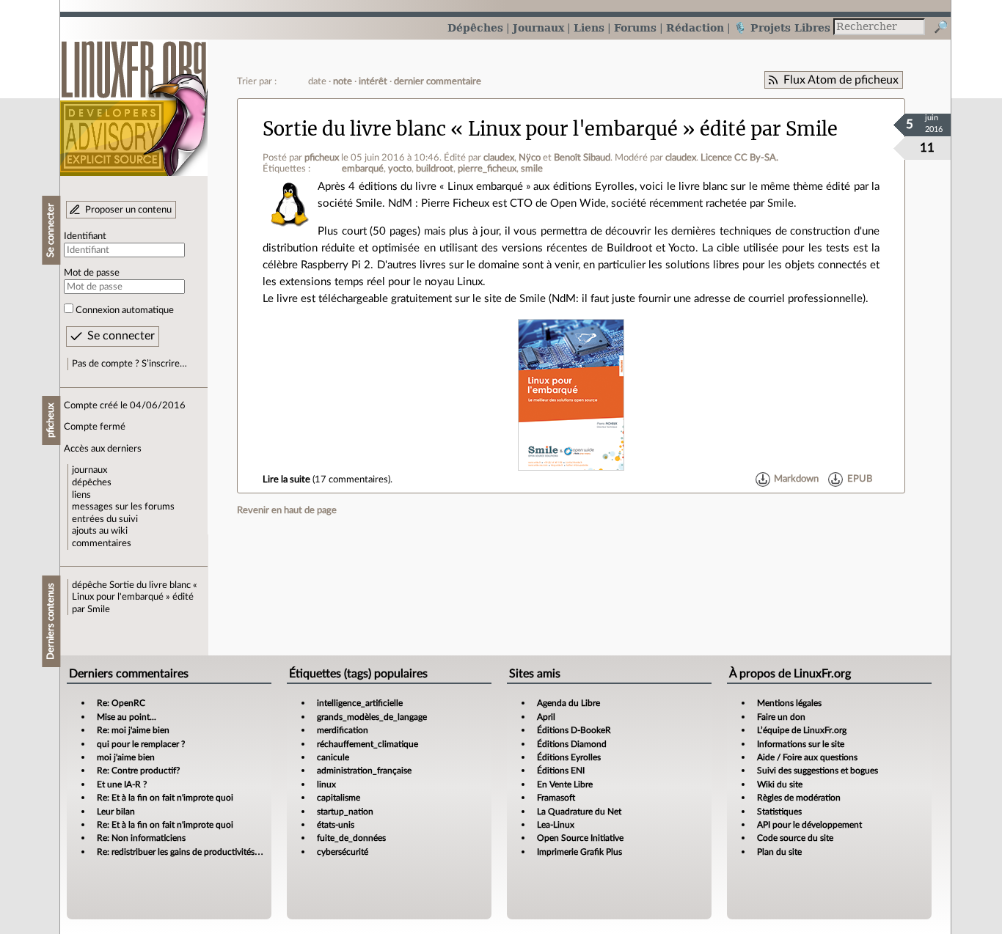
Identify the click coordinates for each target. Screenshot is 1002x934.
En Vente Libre (565, 784)
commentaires (101, 543)
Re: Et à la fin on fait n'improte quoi (165, 797)
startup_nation (345, 811)
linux (326, 784)
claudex (498, 157)
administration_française (364, 770)
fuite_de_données (351, 838)
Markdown (796, 479)
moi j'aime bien (126, 757)
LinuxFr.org (134, 100)
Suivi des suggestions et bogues (817, 770)
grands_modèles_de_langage (372, 717)
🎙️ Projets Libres (782, 27)
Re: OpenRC (121, 703)
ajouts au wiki (100, 530)
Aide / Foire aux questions (807, 757)
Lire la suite (286, 479)
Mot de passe (92, 272)
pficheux (321, 157)
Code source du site (795, 838)
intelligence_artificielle (360, 703)
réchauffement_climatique (367, 744)
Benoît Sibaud (582, 157)
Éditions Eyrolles (569, 757)
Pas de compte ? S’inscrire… (129, 363)
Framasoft (556, 797)
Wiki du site (779, 784)
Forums (635, 27)
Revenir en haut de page (287, 510)
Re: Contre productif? (138, 770)
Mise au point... (126, 717)
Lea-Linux (555, 824)
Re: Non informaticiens (141, 838)
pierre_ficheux (487, 168)
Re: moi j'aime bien (133, 730)
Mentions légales (789, 703)
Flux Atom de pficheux (841, 80)
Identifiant (85, 236)
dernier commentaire (437, 81)
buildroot (434, 168)
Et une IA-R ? (122, 784)
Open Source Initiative (580, 838)
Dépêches (475, 27)
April (546, 717)
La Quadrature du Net (579, 811)
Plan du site (779, 851)
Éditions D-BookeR (574, 730)
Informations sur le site (800, 744)
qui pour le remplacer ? (141, 744)
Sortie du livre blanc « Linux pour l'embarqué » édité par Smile (134, 597)
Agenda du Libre (568, 703)
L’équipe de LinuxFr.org (801, 730)
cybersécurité (342, 851)
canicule (333, 757)
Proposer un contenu (128, 209)
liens (81, 494)
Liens (589, 27)
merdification (342, 730)
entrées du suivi (105, 519)
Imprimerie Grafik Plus (579, 851)
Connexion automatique (125, 310)
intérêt (373, 81)
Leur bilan (116, 811)
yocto (400, 168)
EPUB (859, 479)
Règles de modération (799, 797)
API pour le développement (809, 824)
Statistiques (779, 811)
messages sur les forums (123, 506)
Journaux (538, 27)
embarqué (363, 168)
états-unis (335, 824)
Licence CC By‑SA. (739, 157)
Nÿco (530, 157)
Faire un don (781, 717)
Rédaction (695, 27)
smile (532, 168)
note (342, 81)
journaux (89, 470)
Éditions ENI (561, 770)
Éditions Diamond (572, 744)
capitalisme (338, 797)
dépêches (91, 482)
